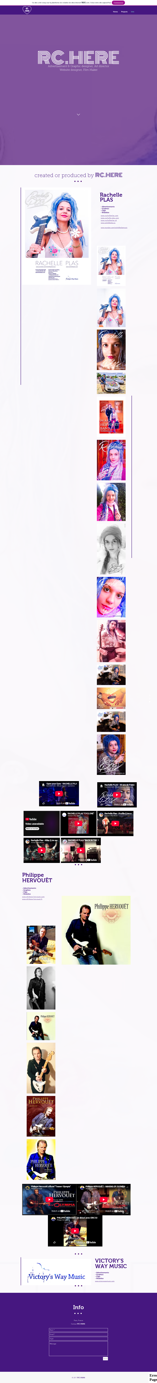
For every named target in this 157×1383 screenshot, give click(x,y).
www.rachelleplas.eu (108, 223)
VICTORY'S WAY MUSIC (111, 1263)
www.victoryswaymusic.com (104, 1281)
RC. (27, 9)
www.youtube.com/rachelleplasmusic (114, 228)
